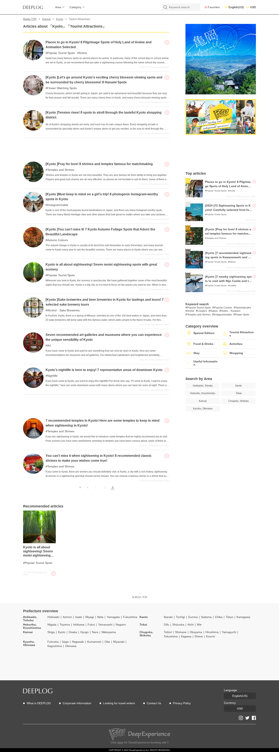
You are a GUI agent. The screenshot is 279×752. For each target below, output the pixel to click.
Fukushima (130, 617)
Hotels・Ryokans (230, 311)
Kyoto (59, 19)
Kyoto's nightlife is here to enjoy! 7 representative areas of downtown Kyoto (104, 370)
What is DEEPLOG (39, 703)
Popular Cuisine (223, 307)
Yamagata (113, 617)
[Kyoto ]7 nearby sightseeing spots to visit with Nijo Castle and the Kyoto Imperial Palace (228, 281)
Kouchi (210, 636)
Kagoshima (54, 646)
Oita (107, 641)
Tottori (168, 632)
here (120, 742)
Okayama (196, 632)
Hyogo (84, 632)
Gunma (193, 617)
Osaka (73, 632)
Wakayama (109, 632)
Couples (202, 311)
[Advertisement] (96, 148)
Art (49, 345)
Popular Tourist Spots (61, 53)
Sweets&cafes (243, 307)
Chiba (218, 617)
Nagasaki (78, 641)
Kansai (46, 19)
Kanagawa (243, 617)
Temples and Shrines (60, 169)
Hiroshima (212, 632)
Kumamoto (94, 641)
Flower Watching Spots (62, 88)
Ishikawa (78, 624)
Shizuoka (178, 624)
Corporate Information (77, 703)
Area (58, 7)
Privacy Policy (182, 703)
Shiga (51, 632)
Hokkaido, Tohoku (30, 618)
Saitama (206, 617)
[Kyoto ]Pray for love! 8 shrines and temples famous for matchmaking (99, 164)
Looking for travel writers (119, 703)
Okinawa (70, 646)
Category (75, 7)
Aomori (67, 617)
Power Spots (242, 314)
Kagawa (186, 636)
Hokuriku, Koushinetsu (32, 626)
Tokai (143, 624)
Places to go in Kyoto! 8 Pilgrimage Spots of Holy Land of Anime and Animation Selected (228, 186)
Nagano (121, 624)
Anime (83, 53)
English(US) (236, 7)
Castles (232, 285)
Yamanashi (105, 624)
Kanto (144, 617)
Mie (199, 624)
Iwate (78, 617)
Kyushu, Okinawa (29, 643)
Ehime (199, 636)
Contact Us (154, 703)
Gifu (166, 624)
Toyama (65, 624)
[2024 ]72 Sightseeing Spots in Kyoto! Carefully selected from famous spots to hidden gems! (228, 210)
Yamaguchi (229, 632)
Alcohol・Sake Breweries (63, 310)
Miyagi (89, 617)
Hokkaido (53, 617)
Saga (65, 641)
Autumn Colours (57, 240)
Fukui (91, 624)
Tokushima (171, 636)
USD (253, 7)
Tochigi (180, 617)
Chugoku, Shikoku (146, 633)
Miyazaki (118, 641)
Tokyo (229, 617)
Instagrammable (57, 205)
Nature (214, 311)
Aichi (190, 624)
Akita (100, 617)
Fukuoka (53, 641)
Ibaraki (168, 617)
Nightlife (52, 375)
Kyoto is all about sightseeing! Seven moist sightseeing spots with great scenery (38, 555)
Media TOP (30, 19)
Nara (95, 632)
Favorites (214, 7)
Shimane (180, 632)
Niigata (51, 624)
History (232, 262)
